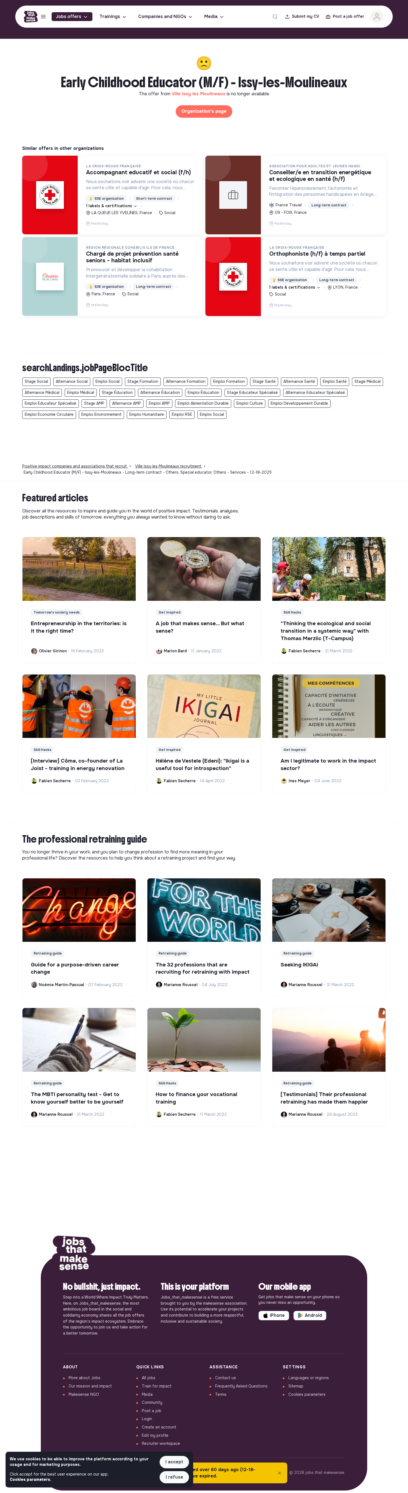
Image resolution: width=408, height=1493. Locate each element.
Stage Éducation (117, 392)
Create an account (159, 1427)
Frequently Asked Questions (241, 1386)
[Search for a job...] (275, 17)
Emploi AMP (159, 403)
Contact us (225, 1377)
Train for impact (157, 1386)
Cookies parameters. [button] (30, 1479)
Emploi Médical (80, 392)
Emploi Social (107, 381)
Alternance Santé (299, 381)
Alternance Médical (42, 392)
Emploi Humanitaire (146, 414)
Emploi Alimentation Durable (203, 403)
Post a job (151, 1410)
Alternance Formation (185, 381)
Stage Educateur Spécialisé (252, 392)
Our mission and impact (90, 1386)
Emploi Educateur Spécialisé (50, 403)
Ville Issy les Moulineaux (199, 94)
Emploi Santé (335, 381)
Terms (220, 1394)
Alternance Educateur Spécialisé (315, 392)
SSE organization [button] (106, 198)
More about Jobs (84, 1377)
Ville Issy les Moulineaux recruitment (168, 466)
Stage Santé (264, 381)
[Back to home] (74, 1255)
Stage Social (36, 381)
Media (211, 16)
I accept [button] (174, 1462)
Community (152, 1402)
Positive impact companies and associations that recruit (75, 466)
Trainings (109, 16)
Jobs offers (68, 16)
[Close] (279, 1473)
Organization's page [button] (204, 111)
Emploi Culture (249, 403)
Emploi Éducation (203, 392)
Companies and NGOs (162, 16)
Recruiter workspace (161, 1443)
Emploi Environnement (101, 414)
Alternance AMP (126, 403)
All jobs (148, 1377)
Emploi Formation (229, 381)
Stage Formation (142, 381)
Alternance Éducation (160, 392)
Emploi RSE (182, 414)
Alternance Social (72, 381)
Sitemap (295, 1386)
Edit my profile (155, 1435)
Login (147, 1418)
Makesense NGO (84, 1394)
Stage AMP (94, 403)
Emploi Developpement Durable (299, 403)
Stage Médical (367, 381)
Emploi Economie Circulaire (49, 414)
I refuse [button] (174, 1477)
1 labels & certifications (109, 205)
